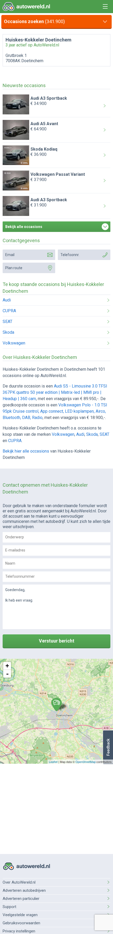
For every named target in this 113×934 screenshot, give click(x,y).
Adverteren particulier (21, 898)
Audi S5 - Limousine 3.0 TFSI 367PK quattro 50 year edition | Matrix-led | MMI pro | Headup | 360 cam (55, 392)
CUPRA (9, 310)
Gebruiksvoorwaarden (21, 923)
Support (9, 906)
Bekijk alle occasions (23, 227)
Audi (7, 300)
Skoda (8, 332)
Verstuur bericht (56, 641)
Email (9, 255)
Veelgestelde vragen (20, 914)
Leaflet (53, 762)
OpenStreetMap (85, 762)
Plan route (13, 268)
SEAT (7, 321)
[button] (108, 747)
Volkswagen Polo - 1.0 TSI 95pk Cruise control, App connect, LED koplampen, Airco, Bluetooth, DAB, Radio (55, 411)
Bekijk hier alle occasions (26, 451)
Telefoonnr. (69, 255)
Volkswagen (14, 343)
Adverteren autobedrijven (24, 890)
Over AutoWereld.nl (19, 882)
